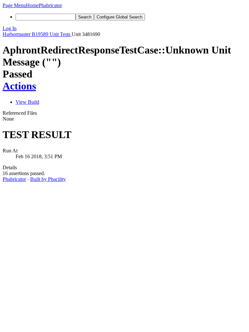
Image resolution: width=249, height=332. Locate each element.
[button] (14, 5)
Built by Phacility (48, 179)
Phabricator (14, 179)
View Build (27, 102)
